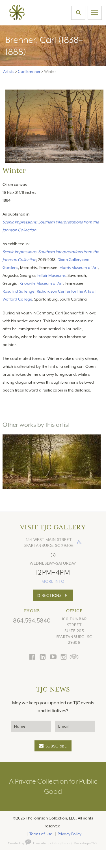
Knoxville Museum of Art (41, 283)
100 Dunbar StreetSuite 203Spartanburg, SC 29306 (74, 631)
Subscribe (56, 746)
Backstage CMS (85, 843)
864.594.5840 (32, 620)
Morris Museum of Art (78, 267)
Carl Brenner (29, 71)
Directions (49, 595)
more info (53, 581)
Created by (16, 843)
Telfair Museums (51, 275)
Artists (8, 71)
